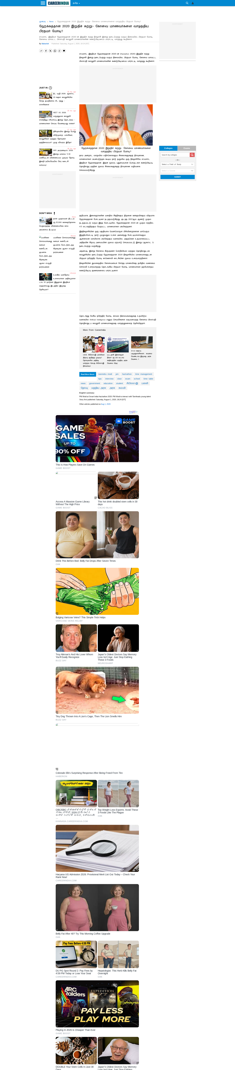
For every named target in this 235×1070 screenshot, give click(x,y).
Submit (177, 177)
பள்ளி (145, 383)
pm (117, 374)
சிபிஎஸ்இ (132, 383)
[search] (192, 155)
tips (100, 378)
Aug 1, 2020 (106, 404)
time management (143, 374)
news (83, 383)
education (108, 383)
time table (148, 378)
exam (127, 378)
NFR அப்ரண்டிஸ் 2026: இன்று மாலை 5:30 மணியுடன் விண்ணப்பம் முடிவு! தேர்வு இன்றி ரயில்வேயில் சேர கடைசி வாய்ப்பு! (56, 157)
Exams (187, 148)
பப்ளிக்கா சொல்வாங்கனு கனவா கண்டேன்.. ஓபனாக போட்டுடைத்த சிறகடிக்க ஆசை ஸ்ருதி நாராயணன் (64, 245)
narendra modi (105, 374)
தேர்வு (84, 388)
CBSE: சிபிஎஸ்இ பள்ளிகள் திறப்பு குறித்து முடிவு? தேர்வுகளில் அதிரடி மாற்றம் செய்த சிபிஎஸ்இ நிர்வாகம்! (94, 360)
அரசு (112, 388)
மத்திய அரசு (98, 388)
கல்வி (122, 388)
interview (109, 378)
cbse (119, 378)
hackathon (127, 374)
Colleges (168, 148)
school (137, 378)
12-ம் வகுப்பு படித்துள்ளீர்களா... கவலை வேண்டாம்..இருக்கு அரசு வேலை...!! (141, 355)
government (94, 383)
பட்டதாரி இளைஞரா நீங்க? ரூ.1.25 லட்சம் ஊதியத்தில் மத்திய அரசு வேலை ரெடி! (117, 359)
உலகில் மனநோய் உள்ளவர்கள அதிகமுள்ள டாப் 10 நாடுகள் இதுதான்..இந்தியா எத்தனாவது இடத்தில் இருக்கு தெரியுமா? (57, 282)
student (119, 383)
